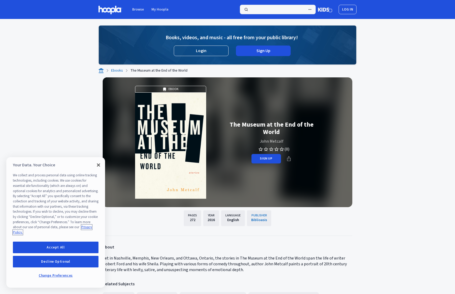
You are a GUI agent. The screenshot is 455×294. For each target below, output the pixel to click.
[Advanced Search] (310, 9)
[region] (55, 222)
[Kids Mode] (325, 9)
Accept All (56, 247)
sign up (266, 158)
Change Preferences (56, 275)
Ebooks (117, 70)
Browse (138, 9)
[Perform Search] (278, 9)
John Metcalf (271, 141)
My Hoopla (160, 9)
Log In (347, 9)
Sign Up (263, 51)
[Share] (288, 158)
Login (201, 51)
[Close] (98, 165)
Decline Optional (55, 261)
